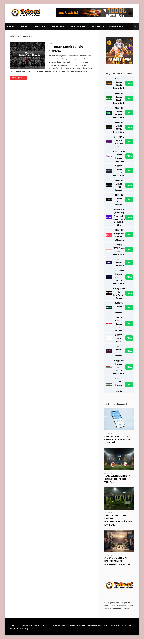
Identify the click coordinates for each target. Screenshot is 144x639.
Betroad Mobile (116, 26)
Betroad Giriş (39, 26)
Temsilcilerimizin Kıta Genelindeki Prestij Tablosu (117, 479)
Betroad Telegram (24, 628)
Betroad (24, 26)
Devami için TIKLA (17, 78)
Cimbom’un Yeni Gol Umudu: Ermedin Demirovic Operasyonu (117, 561)
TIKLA (129, 83)
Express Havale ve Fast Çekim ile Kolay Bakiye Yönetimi (117, 439)
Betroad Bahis (98, 26)
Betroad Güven (58, 26)
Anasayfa (11, 26)
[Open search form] (136, 26)
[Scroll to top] (140, 635)
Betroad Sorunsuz (78, 26)
